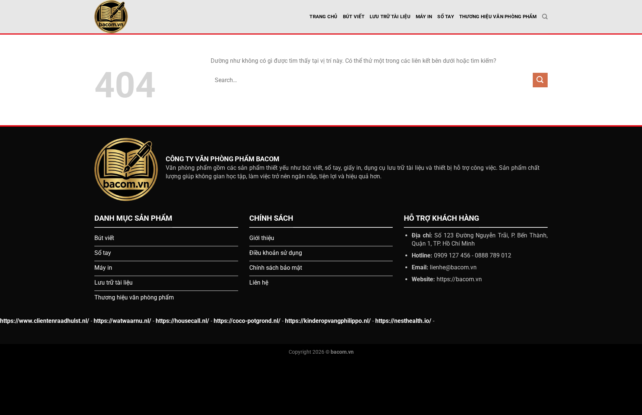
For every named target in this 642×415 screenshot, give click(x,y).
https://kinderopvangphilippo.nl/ (328, 320)
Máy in (424, 16)
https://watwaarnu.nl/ (122, 320)
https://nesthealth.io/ (403, 320)
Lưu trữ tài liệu (390, 16)
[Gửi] (540, 80)
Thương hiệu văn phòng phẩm (498, 16)
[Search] (545, 17)
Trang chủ (323, 16)
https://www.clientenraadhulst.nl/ (44, 320)
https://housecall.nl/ (182, 320)
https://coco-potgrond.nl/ (247, 320)
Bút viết (353, 16)
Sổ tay (445, 16)
